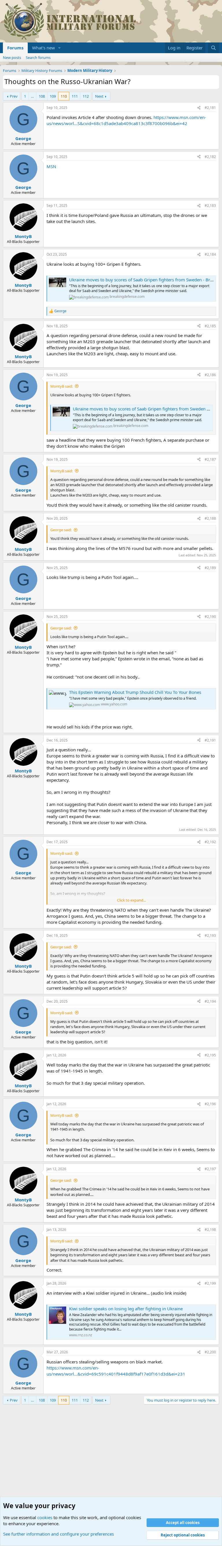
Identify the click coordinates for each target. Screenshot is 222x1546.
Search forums (38, 57)
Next (99, 96)
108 (42, 96)
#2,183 (210, 205)
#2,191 (210, 740)
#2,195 (210, 1055)
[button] (60, 47)
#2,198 (210, 1229)
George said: (61, 529)
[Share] (199, 108)
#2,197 (210, 1168)
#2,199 (210, 1283)
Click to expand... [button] (131, 900)
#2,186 (210, 374)
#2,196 (210, 1103)
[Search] (213, 47)
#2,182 (210, 156)
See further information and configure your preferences (58, 1534)
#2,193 (210, 935)
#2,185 (210, 326)
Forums (15, 48)
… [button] (32, 96)
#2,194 (210, 1001)
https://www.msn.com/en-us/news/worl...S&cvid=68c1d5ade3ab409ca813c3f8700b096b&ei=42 (126, 120)
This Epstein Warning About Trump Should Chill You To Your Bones (135, 692)
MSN (51, 166)
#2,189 (210, 567)
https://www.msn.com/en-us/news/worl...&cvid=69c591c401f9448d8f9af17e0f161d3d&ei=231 (116, 1371)
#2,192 (210, 841)
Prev (14, 96)
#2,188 (210, 518)
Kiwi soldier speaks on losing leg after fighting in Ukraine (126, 1308)
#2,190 (210, 616)
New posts (12, 57)
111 (75, 96)
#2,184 (210, 254)
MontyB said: (61, 386)
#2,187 (210, 459)
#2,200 (210, 1352)
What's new (43, 48)
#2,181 (210, 107)
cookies (44, 1517)
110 (64, 96)
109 (53, 96)
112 (86, 96)
